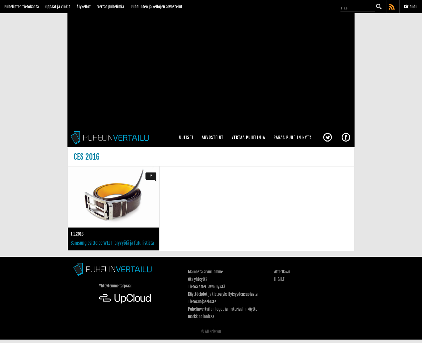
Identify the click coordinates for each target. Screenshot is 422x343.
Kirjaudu (410, 6)
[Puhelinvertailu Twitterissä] (327, 138)
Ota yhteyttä (197, 279)
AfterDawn (282, 271)
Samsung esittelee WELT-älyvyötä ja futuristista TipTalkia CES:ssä (113, 208)
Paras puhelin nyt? (292, 137)
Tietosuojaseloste (202, 301)
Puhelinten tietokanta (21, 6)
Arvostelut (212, 137)
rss (392, 7)
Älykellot (84, 6)
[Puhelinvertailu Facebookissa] (346, 138)
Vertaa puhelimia (110, 6)
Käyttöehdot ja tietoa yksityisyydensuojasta (223, 294)
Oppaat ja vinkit (57, 6)
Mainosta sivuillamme (205, 271)
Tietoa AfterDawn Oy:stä (206, 286)
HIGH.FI (280, 279)
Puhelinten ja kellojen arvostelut (156, 6)
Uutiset (186, 137)
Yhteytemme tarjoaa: (115, 285)
